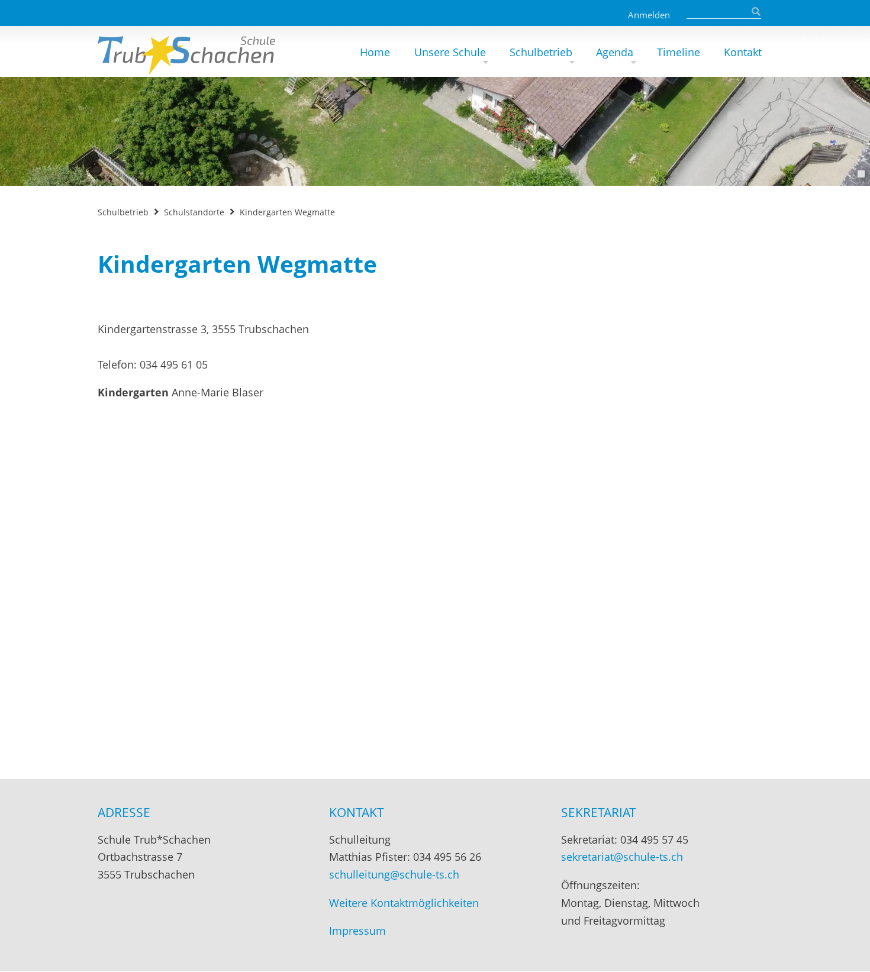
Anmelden (649, 15)
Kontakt (743, 52)
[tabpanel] (435, 131)
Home (375, 52)
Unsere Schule (450, 52)
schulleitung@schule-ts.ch (394, 874)
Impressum (357, 930)
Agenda (614, 52)
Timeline (678, 52)
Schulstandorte (194, 212)
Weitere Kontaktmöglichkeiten (404, 903)
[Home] (186, 51)
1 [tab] (861, 174)
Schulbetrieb (541, 52)
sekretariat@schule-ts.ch (622, 857)
